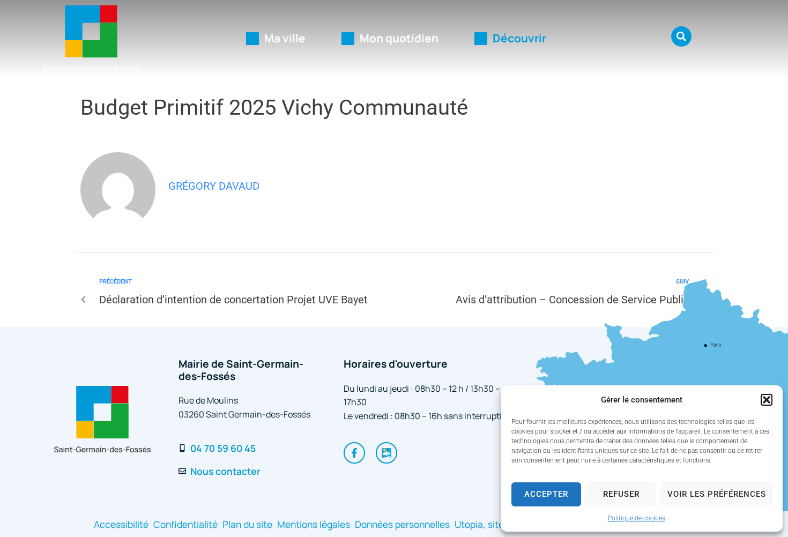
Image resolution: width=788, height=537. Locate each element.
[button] (766, 399)
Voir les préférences (716, 494)
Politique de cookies (636, 518)
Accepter (546, 494)
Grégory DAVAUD (213, 186)
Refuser (621, 494)
